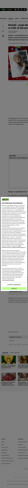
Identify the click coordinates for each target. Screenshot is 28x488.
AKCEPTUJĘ (14, 288)
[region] (14, 244)
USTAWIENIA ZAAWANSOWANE (14, 284)
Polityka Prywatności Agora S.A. (19, 247)
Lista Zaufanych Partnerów (8, 280)
